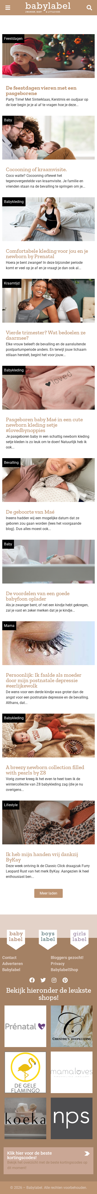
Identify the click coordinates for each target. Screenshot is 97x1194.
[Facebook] (32, 980)
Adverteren (12, 963)
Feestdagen (13, 38)
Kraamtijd (12, 283)
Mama (9, 626)
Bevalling (11, 462)
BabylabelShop (64, 969)
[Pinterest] (65, 980)
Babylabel (11, 969)
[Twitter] (43, 980)
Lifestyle (11, 805)
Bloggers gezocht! (67, 957)
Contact (9, 957)
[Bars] (7, 7)
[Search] (89, 7)
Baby (8, 120)
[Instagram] (54, 980)
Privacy (58, 963)
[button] (48, 893)
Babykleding (14, 202)
